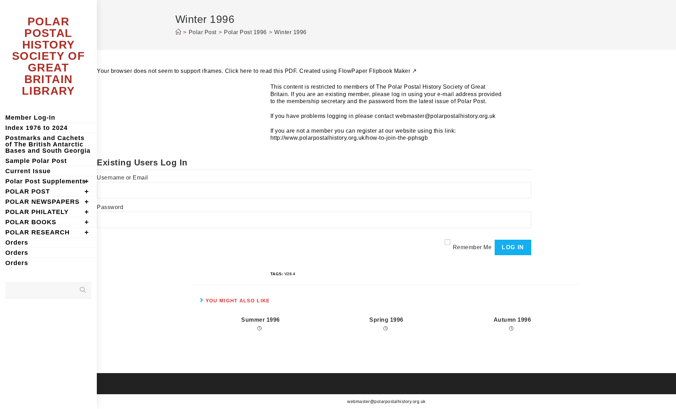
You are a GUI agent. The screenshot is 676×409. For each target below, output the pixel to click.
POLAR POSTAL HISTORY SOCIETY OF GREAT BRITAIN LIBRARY (48, 56)
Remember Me (472, 247)
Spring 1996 (386, 320)
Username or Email (122, 178)
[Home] (178, 32)
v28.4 (289, 274)
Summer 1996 (260, 320)
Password (110, 207)
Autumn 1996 (512, 320)
